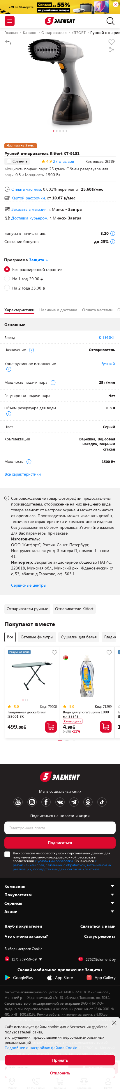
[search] (109, 21)
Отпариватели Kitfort (74, 608)
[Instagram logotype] (32, 802)
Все (10, 637)
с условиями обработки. (54, 860)
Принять (60, 1060)
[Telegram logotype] (74, 802)
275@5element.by (101, 959)
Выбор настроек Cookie (23, 948)
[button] (53, 131)
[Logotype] (60, 21)
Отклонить (60, 1073)
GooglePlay (23, 977)
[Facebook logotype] (46, 802)
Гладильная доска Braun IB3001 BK (27, 714)
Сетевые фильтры (37, 637)
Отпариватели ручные (27, 608)
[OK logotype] (88, 802)
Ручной (107, 363)
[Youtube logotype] (18, 802)
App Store (64, 977)
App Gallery (105, 977)
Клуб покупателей (23, 926)
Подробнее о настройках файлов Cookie (41, 1047)
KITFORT (107, 337)
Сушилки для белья (79, 637)
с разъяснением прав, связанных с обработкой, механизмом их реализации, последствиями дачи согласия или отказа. (62, 864)
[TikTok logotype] (102, 802)
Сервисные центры (28, 585)
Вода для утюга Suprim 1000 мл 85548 (86, 714)
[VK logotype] (60, 802)
